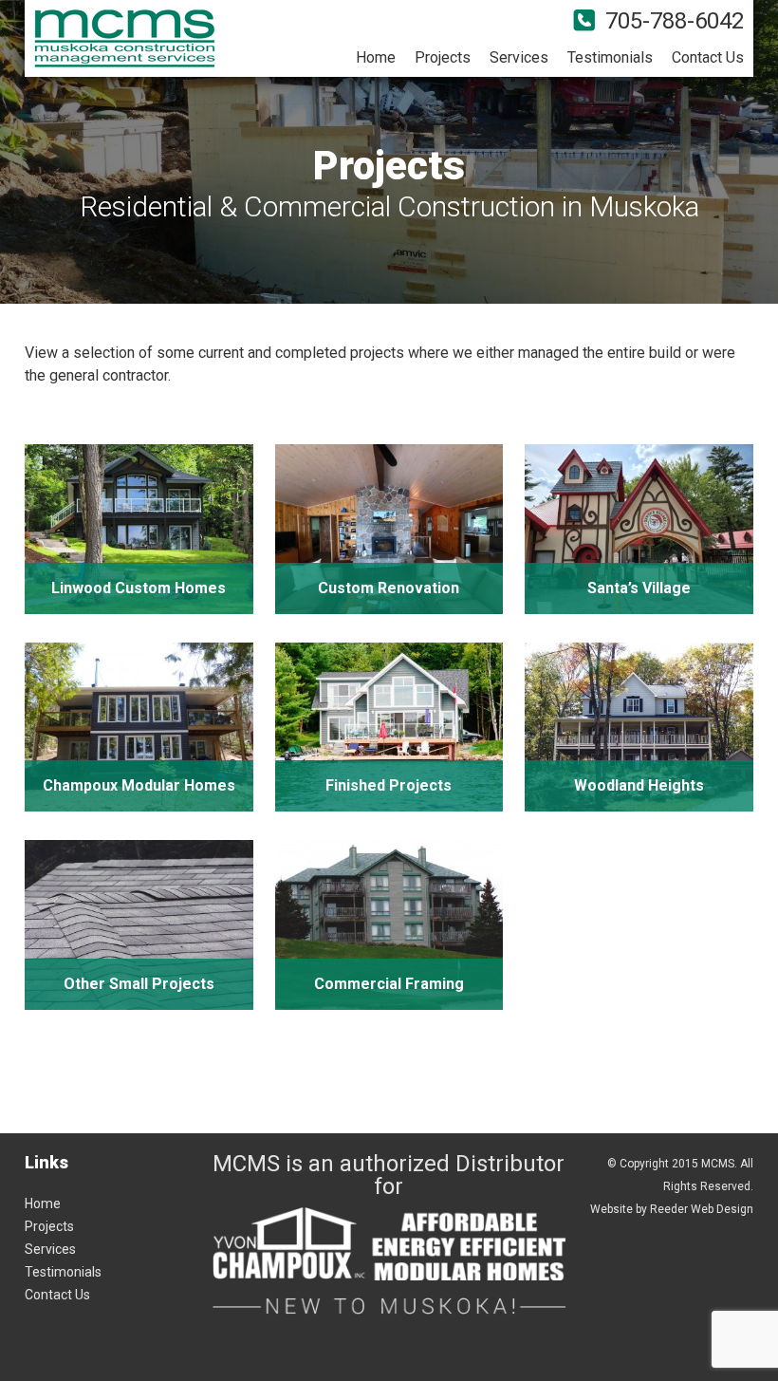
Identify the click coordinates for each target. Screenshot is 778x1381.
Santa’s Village (639, 588)
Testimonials (610, 57)
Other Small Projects (139, 984)
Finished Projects (388, 785)
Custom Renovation (388, 588)
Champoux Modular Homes (139, 785)
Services (519, 57)
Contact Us (708, 57)
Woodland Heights (639, 785)
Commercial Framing (389, 984)
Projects (443, 57)
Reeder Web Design (701, 1209)
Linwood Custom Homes (138, 588)
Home (376, 57)
